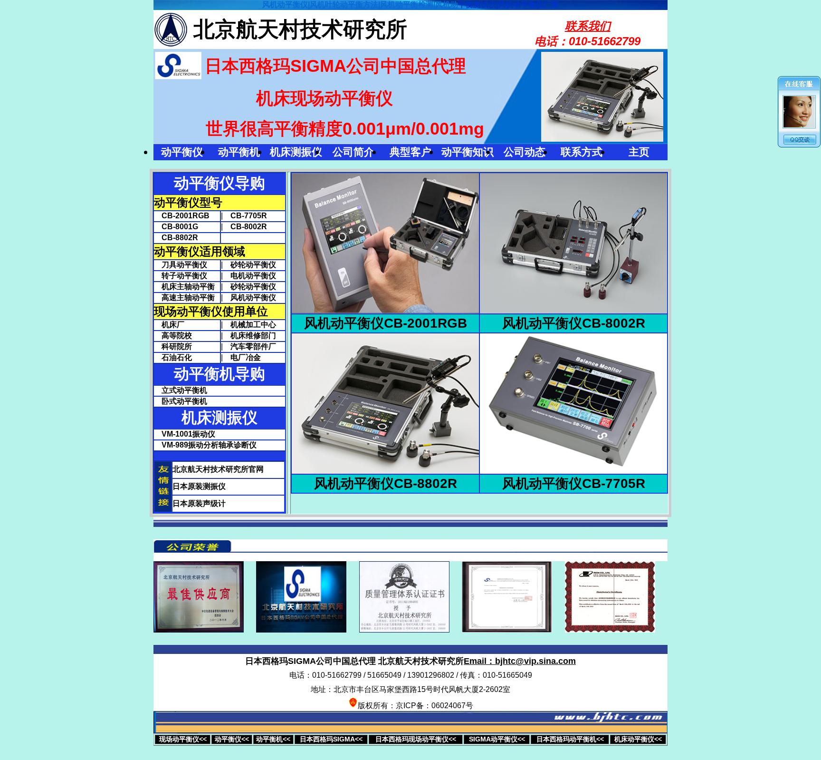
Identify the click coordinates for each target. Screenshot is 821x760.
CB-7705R (248, 216)
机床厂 (169, 325)
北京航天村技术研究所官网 (218, 469)
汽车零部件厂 (253, 346)
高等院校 (173, 335)
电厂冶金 (245, 357)
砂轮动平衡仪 (253, 265)
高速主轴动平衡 (184, 297)
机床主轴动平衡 (184, 287)
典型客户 (410, 152)
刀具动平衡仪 (180, 265)
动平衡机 (239, 152)
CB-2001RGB (182, 216)
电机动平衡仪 (253, 276)
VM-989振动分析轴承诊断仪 (209, 445)
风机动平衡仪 (253, 297)
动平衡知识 (467, 152)
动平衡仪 (182, 152)
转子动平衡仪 (180, 276)
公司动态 (524, 152)
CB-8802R (176, 238)
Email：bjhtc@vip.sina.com (520, 661)
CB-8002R (248, 227)
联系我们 (588, 25)
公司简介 (353, 152)
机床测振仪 (296, 152)
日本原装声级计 (199, 503)
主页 (639, 152)
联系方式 (581, 152)
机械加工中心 (253, 325)
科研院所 (173, 346)
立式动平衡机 (184, 390)
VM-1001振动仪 (188, 434)
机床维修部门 (253, 335)
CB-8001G (176, 227)
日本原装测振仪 (199, 486)
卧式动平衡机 (184, 401)
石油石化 (173, 357)
